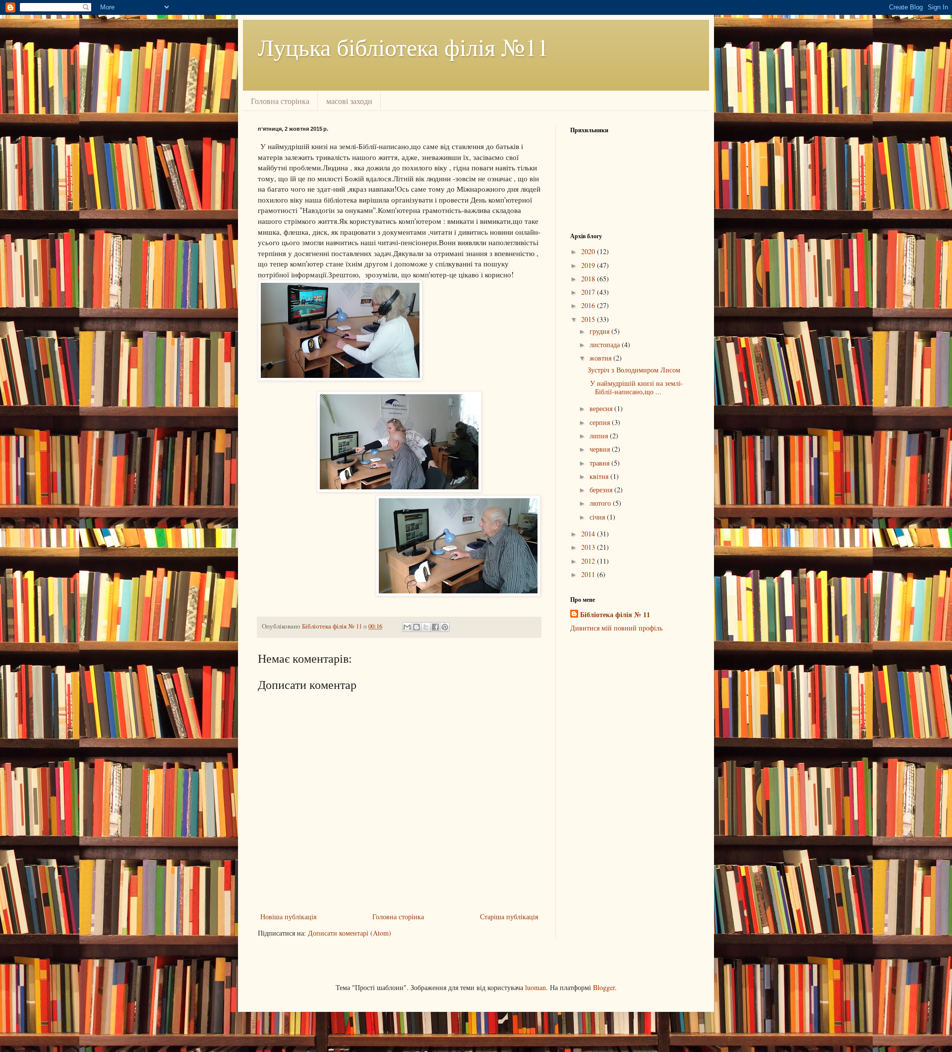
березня (602, 489)
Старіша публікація (509, 916)
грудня (600, 331)
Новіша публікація (288, 916)
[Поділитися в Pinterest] (445, 627)
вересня (602, 408)
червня (601, 449)
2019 (589, 265)
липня (600, 435)
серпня (601, 422)
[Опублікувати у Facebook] (435, 627)
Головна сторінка (280, 101)
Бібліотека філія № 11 (615, 615)
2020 (589, 251)
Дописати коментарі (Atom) (349, 933)
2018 (589, 278)
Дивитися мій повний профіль (616, 627)
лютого (601, 503)
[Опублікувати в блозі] (416, 627)
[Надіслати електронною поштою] (407, 627)
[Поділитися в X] (426, 627)
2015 (589, 319)
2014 (589, 533)
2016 (589, 305)
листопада (606, 344)
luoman (535, 987)
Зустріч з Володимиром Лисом (634, 369)
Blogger (604, 987)
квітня (600, 476)
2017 (589, 292)
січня (598, 517)
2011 (589, 574)
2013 (589, 547)
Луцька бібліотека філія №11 (403, 46)
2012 (589, 561)
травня (600, 463)
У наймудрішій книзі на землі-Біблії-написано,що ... (635, 387)
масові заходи (349, 101)
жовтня (601, 358)
